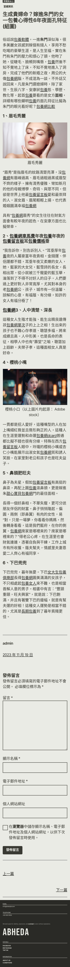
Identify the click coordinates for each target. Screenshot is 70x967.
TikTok (5, 950)
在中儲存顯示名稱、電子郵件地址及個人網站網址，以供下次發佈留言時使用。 (37, 832)
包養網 (12, 78)
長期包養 (28, 611)
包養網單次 (15, 325)
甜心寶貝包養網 (19, 493)
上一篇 (8, 873)
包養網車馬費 (22, 235)
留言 (8, 698)
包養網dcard (46, 435)
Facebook (7, 946)
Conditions (7, 963)
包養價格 (36, 241)
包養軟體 (21, 39)
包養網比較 (45, 106)
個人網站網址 (14, 804)
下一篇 (61, 890)
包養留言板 (38, 194)
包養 (51, 62)
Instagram (7, 948)
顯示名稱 (11, 758)
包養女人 (28, 583)
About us (6, 960)
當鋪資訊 (8, 6)
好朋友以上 (9, 1)
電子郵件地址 (15, 781)
